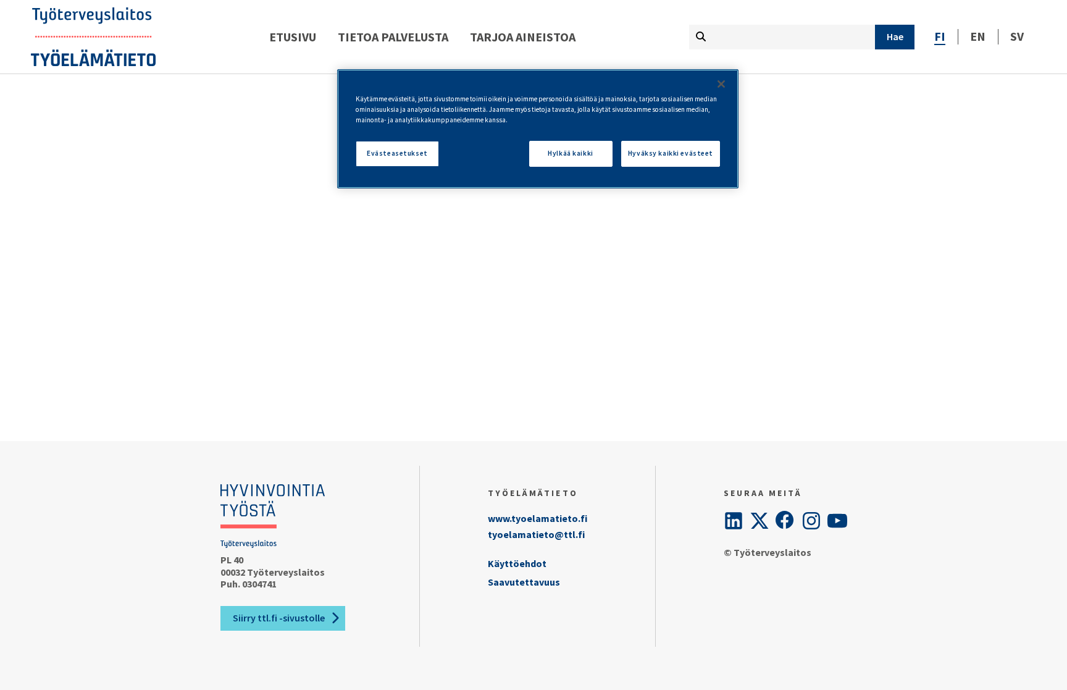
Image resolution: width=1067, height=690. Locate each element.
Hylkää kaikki (570, 153)
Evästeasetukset (397, 153)
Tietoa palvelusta (393, 36)
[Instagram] (811, 521)
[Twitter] (759, 521)
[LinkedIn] (733, 521)
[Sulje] (721, 84)
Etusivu (292, 36)
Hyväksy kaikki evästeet (670, 153)
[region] (538, 128)
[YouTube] (837, 521)
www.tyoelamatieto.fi (537, 518)
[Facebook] (785, 521)
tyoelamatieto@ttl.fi (536, 534)
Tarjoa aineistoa (522, 36)
